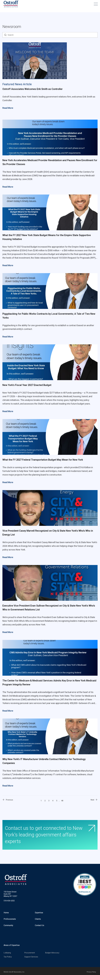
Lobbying (7, 953)
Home (6, 912)
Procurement (29, 953)
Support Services (31, 957)
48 (62, 801)
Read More (7, 108)
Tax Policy (8, 957)
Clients (38, 919)
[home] (11, 4)
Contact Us (39, 925)
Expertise (39, 912)
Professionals (10, 919)
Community (8, 925)
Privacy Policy (91, 972)
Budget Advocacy (52, 953)
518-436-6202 (9, 901)
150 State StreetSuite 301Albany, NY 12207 (10, 894)
